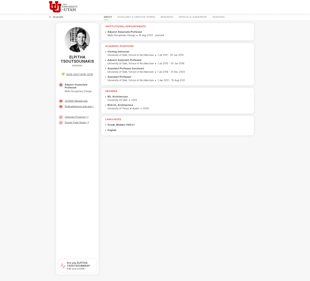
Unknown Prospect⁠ (75, 117)
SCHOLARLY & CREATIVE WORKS (136, 17)
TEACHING (218, 17)
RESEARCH (167, 17)
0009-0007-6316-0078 (79, 74)
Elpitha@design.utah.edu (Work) (80, 106)
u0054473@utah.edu (76, 101)
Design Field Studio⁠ (75, 122)
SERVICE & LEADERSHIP (193, 17)
